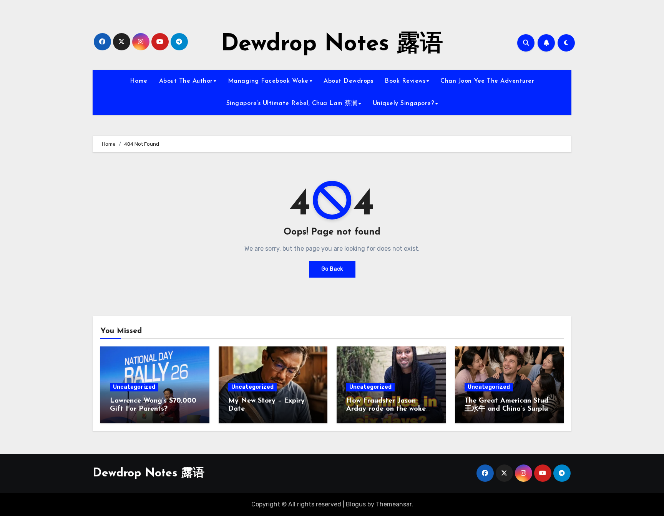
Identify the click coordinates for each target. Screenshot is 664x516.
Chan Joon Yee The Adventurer (487, 81)
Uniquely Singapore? (404, 103)
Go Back (332, 269)
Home (139, 81)
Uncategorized (134, 387)
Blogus (356, 504)
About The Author (186, 81)
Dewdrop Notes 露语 (332, 44)
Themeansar (394, 504)
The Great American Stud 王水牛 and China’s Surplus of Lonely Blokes (508, 409)
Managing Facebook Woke (268, 81)
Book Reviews (405, 81)
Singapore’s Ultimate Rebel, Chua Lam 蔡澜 (292, 103)
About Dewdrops (348, 81)
